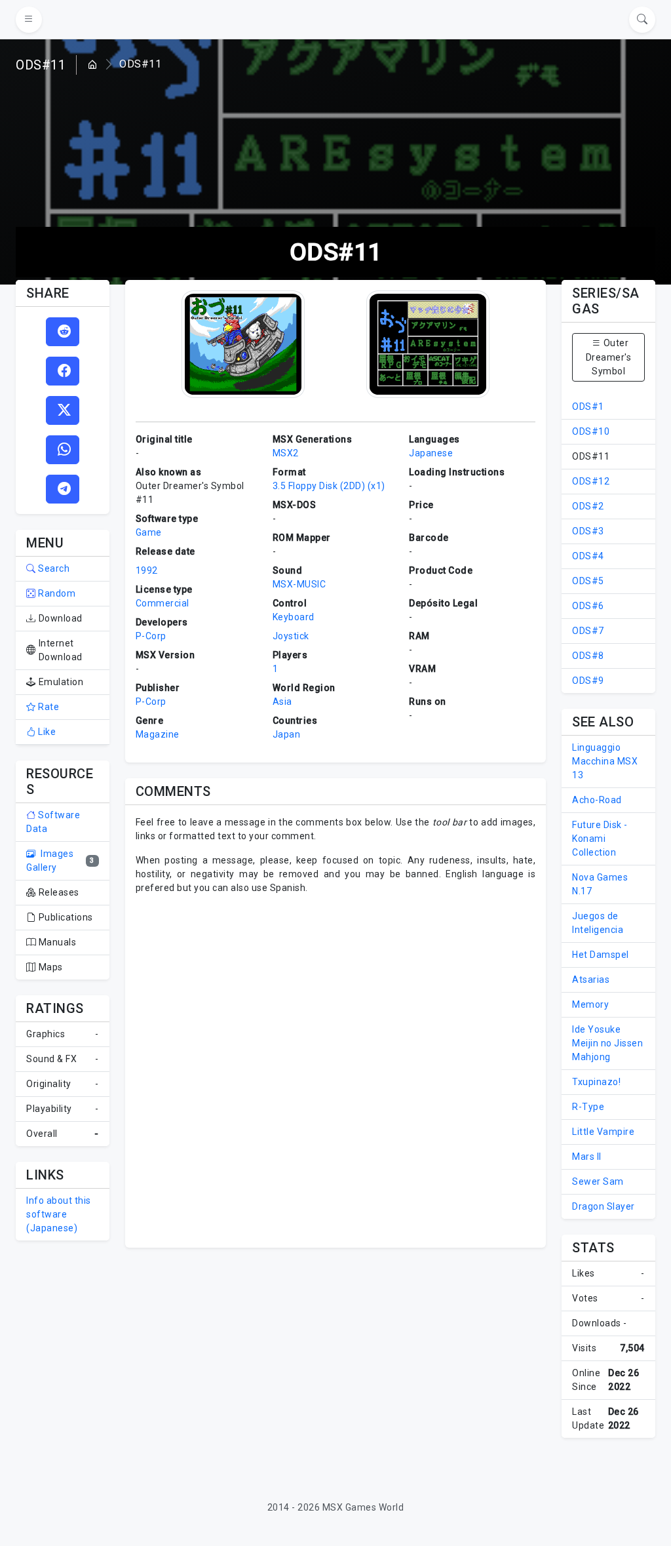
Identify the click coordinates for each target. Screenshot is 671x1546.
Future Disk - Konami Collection (600, 839)
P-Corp (151, 636)
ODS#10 (590, 431)
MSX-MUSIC (299, 584)
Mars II (587, 1156)
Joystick (291, 636)
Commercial (162, 603)
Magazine (158, 734)
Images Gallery (49, 860)
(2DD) (353, 486)
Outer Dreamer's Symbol (609, 357)
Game (149, 532)
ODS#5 (588, 581)
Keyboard (294, 617)
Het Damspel (600, 954)
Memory (590, 1004)
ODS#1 (588, 406)
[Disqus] (336, 1069)
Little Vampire (603, 1131)
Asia (282, 701)
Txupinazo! (596, 1082)
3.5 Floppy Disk (305, 486)
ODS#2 (588, 506)
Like (46, 731)
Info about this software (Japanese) (58, 1214)
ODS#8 (588, 655)
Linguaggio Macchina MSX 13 (605, 761)
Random (55, 593)
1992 (147, 570)
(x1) (376, 486)
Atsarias (590, 979)
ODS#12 (590, 481)
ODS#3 (588, 531)
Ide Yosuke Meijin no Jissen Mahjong (607, 1043)
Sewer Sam (598, 1181)
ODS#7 (588, 630)
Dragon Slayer (603, 1206)
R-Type (588, 1106)
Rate (47, 707)
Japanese (431, 453)
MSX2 (286, 453)
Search (52, 568)
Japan (287, 734)
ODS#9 (588, 680)
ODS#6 (588, 606)
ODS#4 (588, 556)
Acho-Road (597, 800)
